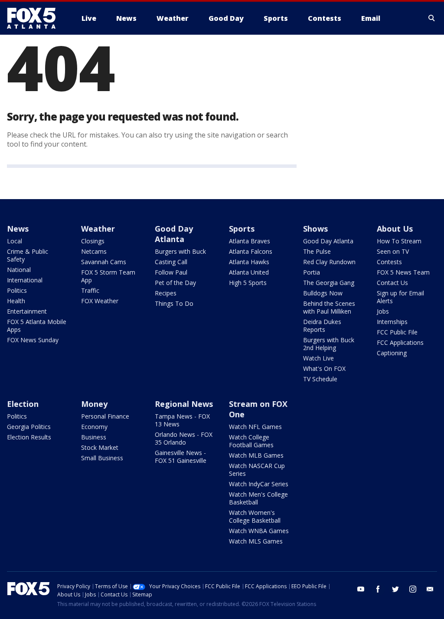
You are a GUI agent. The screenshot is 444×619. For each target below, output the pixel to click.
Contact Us (392, 282)
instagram (413, 589)
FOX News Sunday (33, 340)
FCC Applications (400, 342)
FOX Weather (99, 301)
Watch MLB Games (256, 455)
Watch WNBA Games (259, 531)
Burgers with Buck (180, 251)
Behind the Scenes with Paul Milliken (329, 307)
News (18, 228)
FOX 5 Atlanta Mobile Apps (36, 326)
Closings (92, 241)
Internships (392, 322)
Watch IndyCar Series (258, 484)
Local (14, 241)
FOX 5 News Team (403, 272)
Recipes (165, 293)
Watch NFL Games (255, 426)
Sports (242, 228)
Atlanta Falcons (250, 251)
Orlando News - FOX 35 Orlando (183, 438)
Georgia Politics (29, 426)
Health (16, 301)
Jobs (383, 311)
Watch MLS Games (256, 541)
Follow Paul (171, 272)
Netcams (94, 251)
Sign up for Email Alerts (400, 297)
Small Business (102, 458)
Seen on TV (393, 251)
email (430, 589)
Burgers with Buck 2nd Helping (328, 344)
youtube (361, 589)
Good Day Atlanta (174, 233)
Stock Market (99, 447)
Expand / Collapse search (432, 18)
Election (23, 404)
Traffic (90, 290)
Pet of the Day (175, 282)
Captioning (392, 353)
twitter (395, 589)
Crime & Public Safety (27, 255)
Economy (94, 426)
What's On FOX (324, 368)
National (19, 269)
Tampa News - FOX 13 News (182, 420)
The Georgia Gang (328, 282)
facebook (378, 589)
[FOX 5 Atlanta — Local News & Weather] (35, 18)
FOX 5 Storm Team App (108, 276)
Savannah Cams (103, 262)
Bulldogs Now (323, 293)
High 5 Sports (248, 282)
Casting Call (171, 262)
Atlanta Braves (249, 241)
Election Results (29, 437)
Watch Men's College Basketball (258, 498)
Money (94, 404)
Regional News (184, 404)
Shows (315, 228)
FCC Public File (397, 332)
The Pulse (317, 251)
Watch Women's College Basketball (255, 516)
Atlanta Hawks (249, 262)
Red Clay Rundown (329, 262)
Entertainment (27, 311)
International (24, 280)
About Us (395, 228)
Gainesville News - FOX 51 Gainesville (180, 457)
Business (93, 437)
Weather (98, 228)
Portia (311, 272)
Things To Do (174, 303)
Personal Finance (105, 416)
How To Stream (399, 241)
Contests (389, 262)
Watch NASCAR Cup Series (257, 470)
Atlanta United (249, 272)
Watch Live (318, 358)
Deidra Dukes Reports (322, 326)
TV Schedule (320, 379)
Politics (17, 290)
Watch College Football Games (251, 441)
